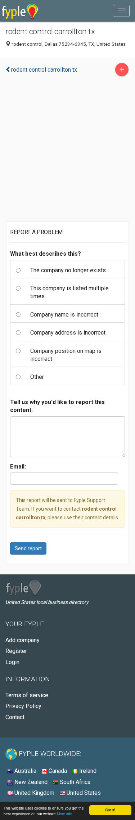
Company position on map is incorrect (66, 355)
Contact (14, 717)
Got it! (110, 809)
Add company (22, 640)
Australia (24, 770)
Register (16, 651)
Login (12, 662)
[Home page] (20, 11)
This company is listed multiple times (69, 292)
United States (83, 792)
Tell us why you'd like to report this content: (57, 406)
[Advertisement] (67, 150)
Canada (57, 770)
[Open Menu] (122, 11)
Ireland (87, 770)
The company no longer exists (68, 270)
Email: (18, 466)
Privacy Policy (23, 706)
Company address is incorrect (67, 332)
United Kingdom (33, 792)
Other (37, 376)
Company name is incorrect (64, 314)
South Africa (74, 782)
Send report (28, 548)
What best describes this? (45, 253)
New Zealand (30, 782)
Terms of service (26, 695)
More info (64, 813)
